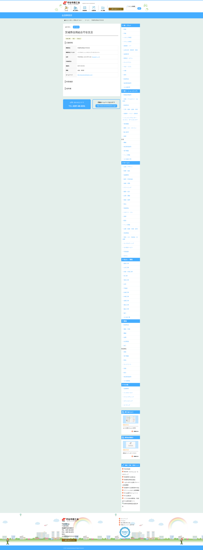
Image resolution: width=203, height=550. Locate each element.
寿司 (125, 75)
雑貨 (125, 136)
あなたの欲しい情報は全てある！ (74, 20)
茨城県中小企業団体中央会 (131, 487)
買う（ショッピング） (131, 91)
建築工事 (126, 263)
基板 (125, 352)
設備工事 (126, 292)
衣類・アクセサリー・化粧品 (130, 100)
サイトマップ (124, 518)
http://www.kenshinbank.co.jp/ (85, 75)
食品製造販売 (127, 83)
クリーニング (127, 187)
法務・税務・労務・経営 (131, 229)
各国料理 (126, 54)
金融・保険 (68, 38)
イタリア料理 (127, 37)
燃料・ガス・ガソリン (130, 128)
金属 (125, 337)
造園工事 (126, 300)
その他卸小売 (127, 159)
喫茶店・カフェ (128, 58)
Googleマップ (95, 57)
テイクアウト (127, 62)
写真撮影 (126, 251)
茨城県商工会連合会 (129, 477)
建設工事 (126, 309)
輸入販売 (126, 132)
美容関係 (126, 233)
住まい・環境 (128, 259)
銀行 (74, 38)
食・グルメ (127, 25)
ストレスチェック (129, 396)
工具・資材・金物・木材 (131, 109)
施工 (125, 313)
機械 (125, 142)
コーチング (127, 405)
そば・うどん (127, 66)
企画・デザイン (128, 166)
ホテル (126, 255)
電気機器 (126, 123)
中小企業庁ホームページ (131, 493)
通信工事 (126, 305)
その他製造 (127, 381)
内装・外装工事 (128, 271)
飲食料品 (126, 79)
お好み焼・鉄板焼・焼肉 (131, 50)
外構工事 (126, 296)
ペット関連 (127, 155)
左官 (125, 284)
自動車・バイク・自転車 (131, 113)
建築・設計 (127, 191)
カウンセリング (128, 401)
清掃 (125, 216)
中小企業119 (127, 495)
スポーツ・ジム (128, 212)
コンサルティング (129, 243)
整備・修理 (127, 200)
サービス (87, 20)
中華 (125, 70)
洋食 (125, 33)
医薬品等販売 (127, 95)
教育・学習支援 (128, 179)
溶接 (125, 368)
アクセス (123, 520)
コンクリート (127, 364)
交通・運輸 (127, 195)
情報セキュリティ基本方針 (127, 524)
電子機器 (126, 150)
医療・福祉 (127, 171)
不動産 (126, 288)
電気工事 (126, 280)
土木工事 (126, 267)
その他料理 (127, 87)
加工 (125, 345)
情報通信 (126, 208)
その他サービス (128, 247)
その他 (126, 384)
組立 (125, 372)
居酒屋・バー (127, 45)
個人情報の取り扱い (126, 522)
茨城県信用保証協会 (129, 479)
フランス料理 (127, 41)
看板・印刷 (127, 329)
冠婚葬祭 (126, 175)
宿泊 (125, 204)
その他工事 (127, 317)
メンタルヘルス (128, 392)
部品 (125, 360)
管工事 (126, 275)
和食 (125, 29)
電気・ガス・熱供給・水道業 (130, 238)
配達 (125, 220)
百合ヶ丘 (78, 38)
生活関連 (126, 341)
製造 (125, 321)
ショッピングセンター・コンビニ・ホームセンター (130, 118)
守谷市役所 (127, 469)
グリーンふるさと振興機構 (131, 490)
